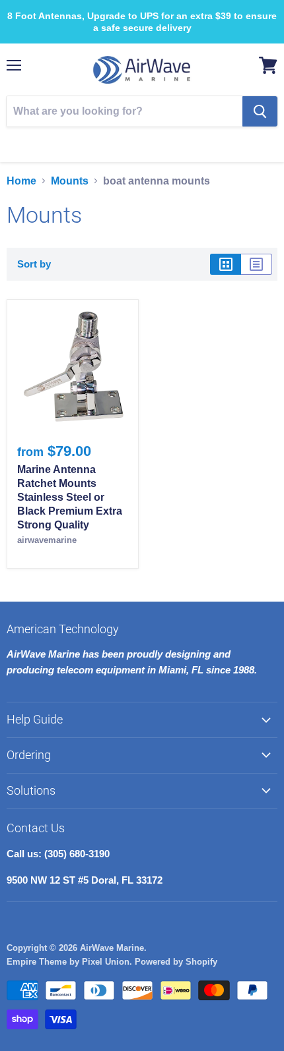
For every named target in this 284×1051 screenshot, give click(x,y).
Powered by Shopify (176, 962)
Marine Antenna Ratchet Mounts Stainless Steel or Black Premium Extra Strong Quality (69, 497)
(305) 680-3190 (151, 142)
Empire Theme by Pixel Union (68, 962)
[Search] (259, 111)
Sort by (34, 264)
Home (21, 180)
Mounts (70, 180)
